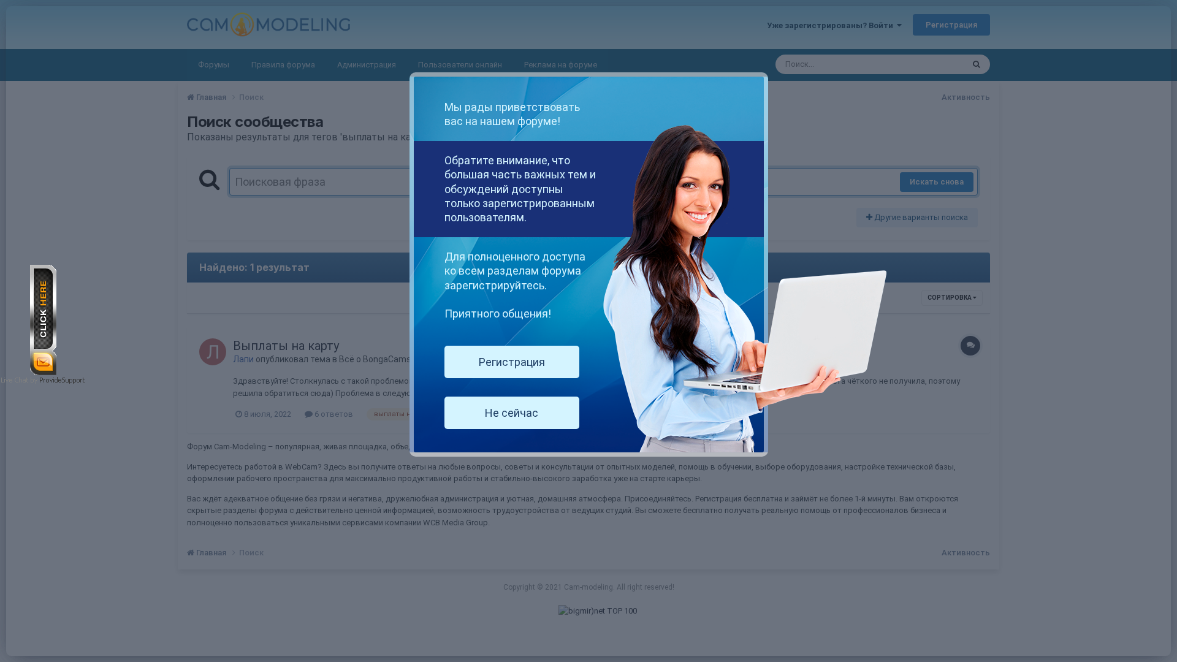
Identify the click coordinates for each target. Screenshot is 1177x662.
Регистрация (512, 362)
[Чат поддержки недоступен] (43, 319)
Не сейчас (511, 412)
